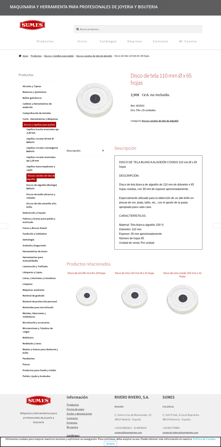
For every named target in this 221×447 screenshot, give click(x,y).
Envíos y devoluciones (79, 413)
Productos (45, 41)
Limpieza (27, 284)
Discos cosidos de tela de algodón (94, 55)
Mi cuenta (188, 41)
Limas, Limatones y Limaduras (39, 278)
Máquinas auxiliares (33, 289)
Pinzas (26, 364)
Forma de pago (75, 409)
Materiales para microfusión (38, 307)
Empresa (134, 41)
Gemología (28, 239)
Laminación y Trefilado (35, 266)
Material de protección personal (40, 301)
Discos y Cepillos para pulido (59, 55)
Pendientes (29, 358)
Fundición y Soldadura (35, 233)
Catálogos (108, 41)
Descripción (73, 150)
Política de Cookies (204, 438)
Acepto (110, 443)
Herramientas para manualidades (33, 259)
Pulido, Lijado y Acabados (36, 376)
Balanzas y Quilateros (34, 92)
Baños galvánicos (32, 97)
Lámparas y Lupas (32, 272)
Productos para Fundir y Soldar (39, 370)
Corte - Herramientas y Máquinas (40, 118)
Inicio (82, 41)
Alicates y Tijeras (32, 86)
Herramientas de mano (35, 251)
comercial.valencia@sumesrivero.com (180, 432)
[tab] (87, 151)
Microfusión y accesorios (36, 322)
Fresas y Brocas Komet (35, 228)
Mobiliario (28, 337)
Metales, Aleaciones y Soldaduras (34, 315)
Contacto (160, 41)
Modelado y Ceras (32, 343)
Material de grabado (33, 295)
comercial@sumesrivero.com (128, 432)
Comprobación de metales (37, 113)
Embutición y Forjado (34, 212)
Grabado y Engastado (34, 245)
